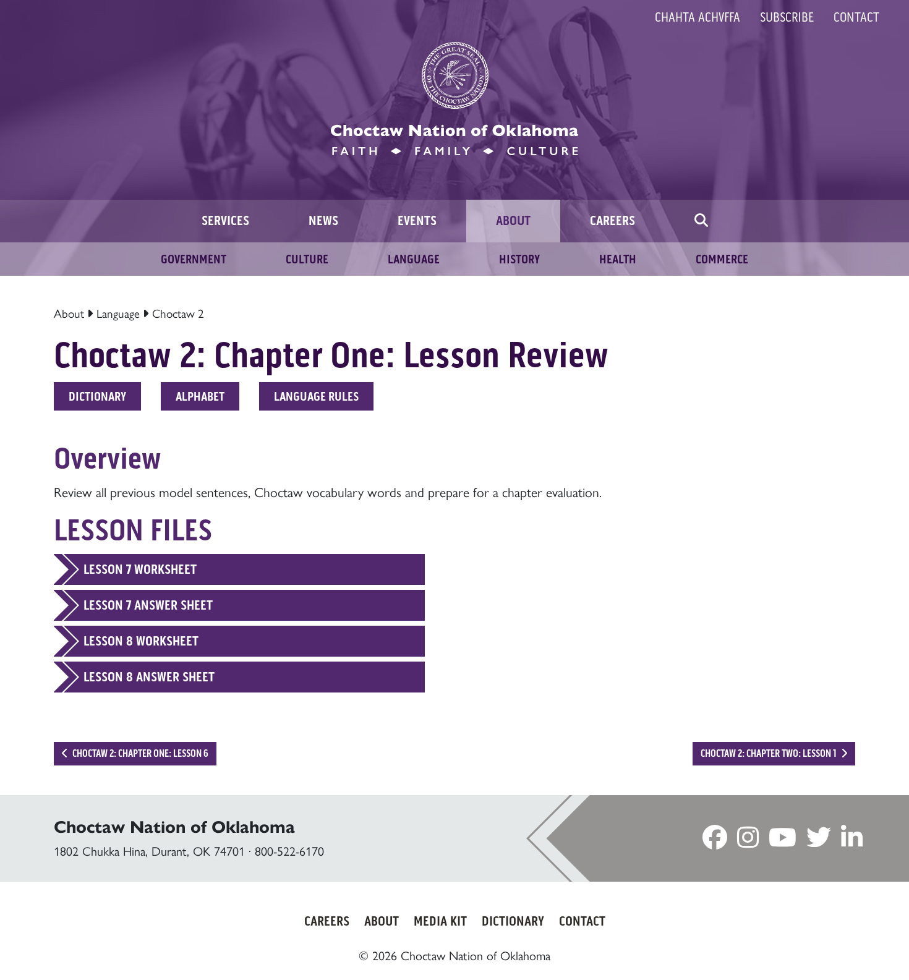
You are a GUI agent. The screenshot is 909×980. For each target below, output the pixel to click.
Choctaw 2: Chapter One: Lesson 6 (139, 753)
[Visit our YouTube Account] (782, 841)
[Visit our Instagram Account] (748, 841)
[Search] (701, 221)
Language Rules (316, 396)
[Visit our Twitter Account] (818, 841)
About (69, 314)
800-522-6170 (289, 851)
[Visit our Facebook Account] (714, 841)
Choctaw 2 (178, 314)
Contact (856, 17)
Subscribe (787, 17)
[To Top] (848, 946)
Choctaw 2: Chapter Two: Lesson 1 (770, 753)
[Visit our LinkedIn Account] (852, 841)
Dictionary (97, 396)
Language (118, 314)
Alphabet (200, 396)
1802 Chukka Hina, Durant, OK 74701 (149, 851)
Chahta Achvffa (697, 17)
